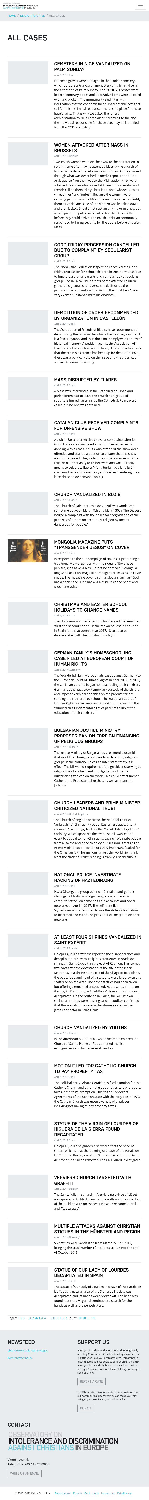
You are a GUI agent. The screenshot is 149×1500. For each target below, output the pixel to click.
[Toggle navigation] (140, 6)
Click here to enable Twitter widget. (28, 1350)
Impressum (107, 1493)
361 (58, 1318)
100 (93, 1318)
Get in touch (91, 1493)
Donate (86, 1408)
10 (80, 1318)
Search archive (32, 16)
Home (12, 16)
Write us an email (24, 1473)
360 (52, 1318)
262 (31, 1318)
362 (64, 1318)
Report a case (91, 1381)
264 (43, 1318)
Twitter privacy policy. (20, 1357)
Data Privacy (124, 1493)
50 (88, 1318)
